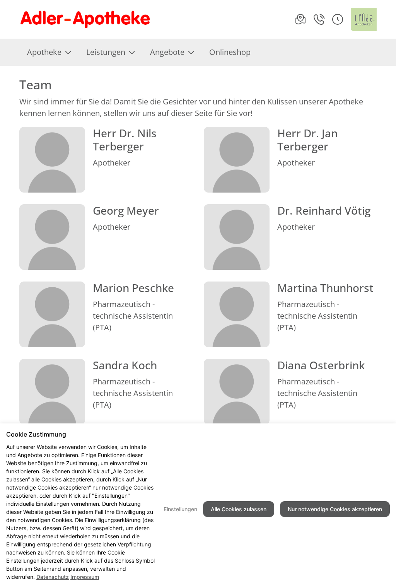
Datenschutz (52, 576)
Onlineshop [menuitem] (230, 52)
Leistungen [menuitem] (105, 52)
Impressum (84, 576)
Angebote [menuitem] (167, 52)
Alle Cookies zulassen (238, 509)
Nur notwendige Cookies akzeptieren (335, 509)
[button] (337, 19)
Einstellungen (180, 509)
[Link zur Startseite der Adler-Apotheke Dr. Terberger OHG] (102, 19)
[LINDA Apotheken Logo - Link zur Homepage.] (364, 19)
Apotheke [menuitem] (44, 52)
